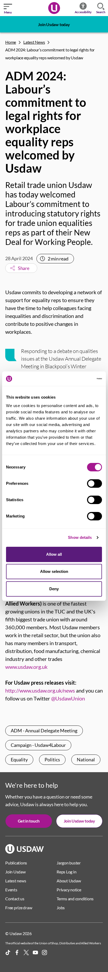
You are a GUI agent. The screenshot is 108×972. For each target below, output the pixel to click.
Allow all (54, 554)
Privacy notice (69, 889)
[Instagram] (44, 952)
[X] (26, 952)
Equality (19, 759)
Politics (52, 759)
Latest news (15, 880)
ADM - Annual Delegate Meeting (44, 730)
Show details (80, 537)
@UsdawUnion (68, 698)
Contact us (14, 898)
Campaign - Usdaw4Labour (38, 745)
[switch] (94, 483)
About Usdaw (69, 880)
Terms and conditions (75, 898)
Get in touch (29, 820)
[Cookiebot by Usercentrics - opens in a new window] (79, 378)
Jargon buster (69, 862)
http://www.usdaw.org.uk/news (40, 690)
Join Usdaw (15, 871)
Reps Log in (66, 871)
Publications (16, 862)
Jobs (61, 907)
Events (11, 889)
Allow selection (54, 571)
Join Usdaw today (54, 24)
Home (10, 42)
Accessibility (83, 12)
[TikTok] (7, 952)
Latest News (34, 42)
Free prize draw (18, 907)
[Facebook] (17, 952)
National (86, 759)
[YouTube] (35, 952)
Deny (54, 589)
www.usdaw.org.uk (26, 667)
